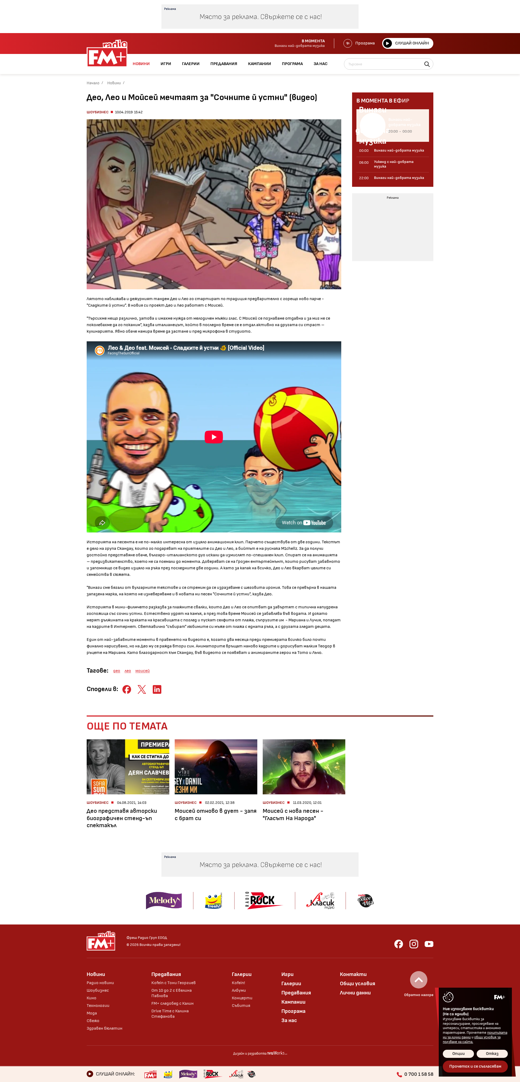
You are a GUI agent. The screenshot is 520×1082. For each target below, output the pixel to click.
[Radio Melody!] (188, 1074)
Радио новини (100, 982)
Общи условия (357, 983)
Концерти (242, 998)
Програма (365, 43)
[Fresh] (168, 1074)
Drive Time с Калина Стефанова (170, 1014)
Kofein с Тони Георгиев (173, 982)
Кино (91, 998)
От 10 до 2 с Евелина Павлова (171, 993)
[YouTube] (429, 944)
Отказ (492, 1053)
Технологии (98, 1005)
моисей (142, 670)
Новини (114, 83)
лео (128, 670)
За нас (289, 1020)
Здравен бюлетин (104, 1028)
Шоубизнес (98, 112)
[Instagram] (414, 944)
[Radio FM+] (150, 1074)
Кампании (293, 1002)
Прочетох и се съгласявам (475, 1066)
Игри (287, 974)
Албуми (239, 990)
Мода (92, 1013)
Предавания (166, 974)
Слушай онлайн (412, 43)
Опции (458, 1053)
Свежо (93, 1020)
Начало (93, 83)
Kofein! (238, 982)
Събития (241, 1005)
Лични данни (355, 993)
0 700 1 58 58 (418, 1074)
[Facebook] (398, 944)
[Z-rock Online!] (213, 1074)
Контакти (353, 974)
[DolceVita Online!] (251, 1074)
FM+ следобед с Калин (172, 1003)
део (116, 670)
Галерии (242, 974)
